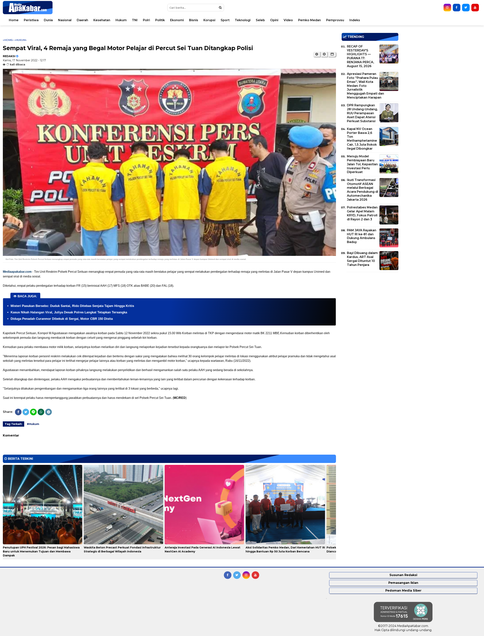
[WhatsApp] (41, 412)
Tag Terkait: (13, 424)
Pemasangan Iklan (403, 583)
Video (288, 20)
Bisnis (193, 20)
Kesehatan (101, 20)
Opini (274, 20)
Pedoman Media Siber (403, 590)
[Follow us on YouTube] (475, 7)
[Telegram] (48, 412)
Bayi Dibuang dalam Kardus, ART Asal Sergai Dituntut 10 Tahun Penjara (362, 258)
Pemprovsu (335, 20)
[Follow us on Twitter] (466, 7)
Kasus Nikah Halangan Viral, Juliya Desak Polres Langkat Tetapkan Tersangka (69, 312)
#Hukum (33, 424)
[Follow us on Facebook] (456, 7)
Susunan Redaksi (403, 575)
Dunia (48, 20)
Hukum (121, 20)
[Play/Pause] (316, 54)
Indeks (354, 20)
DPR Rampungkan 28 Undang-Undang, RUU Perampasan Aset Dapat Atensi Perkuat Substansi (362, 113)
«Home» (8, 39)
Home (14, 20)
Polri (146, 20)
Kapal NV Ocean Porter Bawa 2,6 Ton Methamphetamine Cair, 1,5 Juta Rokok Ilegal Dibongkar (362, 138)
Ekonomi (177, 20)
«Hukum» (20, 39)
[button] (332, 54)
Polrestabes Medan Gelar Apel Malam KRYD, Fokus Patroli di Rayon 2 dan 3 (362, 213)
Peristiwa (31, 20)
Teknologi (243, 20)
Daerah (82, 20)
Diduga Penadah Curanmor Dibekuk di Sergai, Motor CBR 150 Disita (62, 319)
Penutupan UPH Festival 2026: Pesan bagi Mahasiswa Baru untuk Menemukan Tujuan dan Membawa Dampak (41, 551)
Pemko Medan (309, 20)
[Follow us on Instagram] (447, 7)
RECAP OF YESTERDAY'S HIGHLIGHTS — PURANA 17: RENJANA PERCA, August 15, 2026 (360, 56)
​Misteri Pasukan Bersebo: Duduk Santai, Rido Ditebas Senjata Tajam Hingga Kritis (72, 306)
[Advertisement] (370, 301)
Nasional (64, 20)
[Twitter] (25, 412)
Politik (160, 20)
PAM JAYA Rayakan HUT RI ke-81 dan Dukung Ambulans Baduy (361, 236)
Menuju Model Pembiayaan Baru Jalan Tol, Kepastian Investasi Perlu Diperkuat (362, 164)
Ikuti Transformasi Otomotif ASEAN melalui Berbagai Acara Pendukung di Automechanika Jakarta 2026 (362, 189)
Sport (225, 20)
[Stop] (324, 54)
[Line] (33, 412)
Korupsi (209, 20)
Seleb (260, 20)
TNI (135, 20)
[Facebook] (18, 412)
